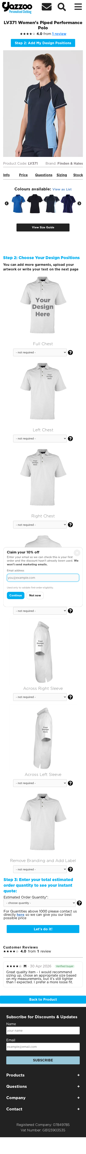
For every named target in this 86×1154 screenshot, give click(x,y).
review (59, 34)
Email (10, 1040)
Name (11, 1024)
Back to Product (43, 1000)
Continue (15, 595)
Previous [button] (7, 204)
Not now (35, 595)
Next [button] (79, 204)
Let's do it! (43, 929)
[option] (18, 204)
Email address (15, 570)
